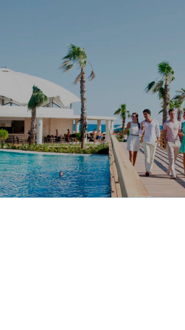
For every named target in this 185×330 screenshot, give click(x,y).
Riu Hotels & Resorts (41, 16)
